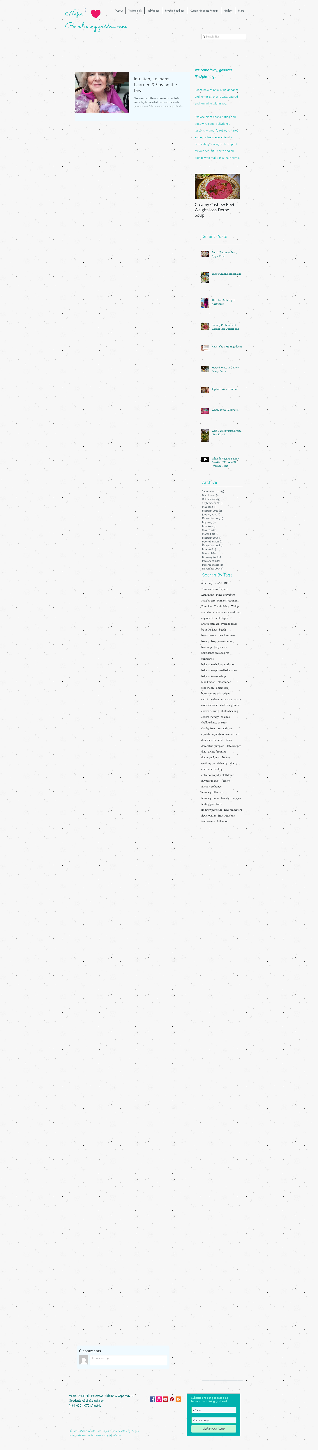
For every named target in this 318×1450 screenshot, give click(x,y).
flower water (208, 815)
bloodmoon (224, 682)
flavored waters (233, 809)
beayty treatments (221, 641)
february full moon (212, 792)
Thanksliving (221, 606)
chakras (225, 716)
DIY (226, 583)
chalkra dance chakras (214, 722)
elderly (234, 763)
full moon (222, 821)
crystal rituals (224, 728)
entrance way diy (211, 775)
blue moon (207, 687)
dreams (226, 757)
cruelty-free (208, 728)
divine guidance (210, 757)
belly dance (220, 647)
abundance (207, 612)
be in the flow (209, 629)
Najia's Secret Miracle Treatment (220, 600)
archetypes (221, 618)
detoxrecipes (234, 746)
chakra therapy (210, 716)
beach (222, 629)
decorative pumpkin (212, 746)
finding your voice (211, 809)
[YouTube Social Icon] (165, 1399)
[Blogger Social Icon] (178, 1399)
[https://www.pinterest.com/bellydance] (172, 1399)
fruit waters (208, 821)
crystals (205, 734)
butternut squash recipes (215, 693)
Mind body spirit (225, 594)
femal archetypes (231, 798)
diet (203, 751)
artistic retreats (210, 623)
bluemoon (222, 687)
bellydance (207, 658)
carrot (237, 699)
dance (229, 740)
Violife (235, 606)
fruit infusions (226, 815)
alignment (207, 618)
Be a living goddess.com (96, 26)
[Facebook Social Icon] (152, 1399)
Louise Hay (207, 594)
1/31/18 (218, 583)
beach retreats (227, 635)
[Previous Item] (200, 186)
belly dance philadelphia (215, 652)
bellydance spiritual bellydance (219, 670)
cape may (226, 699)
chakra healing (229, 711)
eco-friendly (220, 763)
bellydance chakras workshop (218, 664)
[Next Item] (233, 186)
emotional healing (211, 769)
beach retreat (209, 635)
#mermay (207, 583)
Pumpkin (206, 606)
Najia (74, 13)
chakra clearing (210, 711)
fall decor (228, 775)
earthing (206, 763)
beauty (205, 641)
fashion (226, 780)
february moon (210, 798)
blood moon (208, 682)
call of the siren (210, 699)
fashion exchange (211, 786)
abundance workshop (228, 612)
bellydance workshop (213, 676)
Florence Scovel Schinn (214, 589)
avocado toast (229, 623)
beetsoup (206, 647)
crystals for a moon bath (226, 734)
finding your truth (211, 804)
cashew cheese (209, 705)
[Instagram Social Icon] (159, 1399)
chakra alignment (230, 705)
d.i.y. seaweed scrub (212, 740)
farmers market (210, 780)
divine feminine (217, 751)
